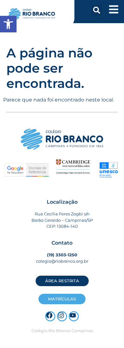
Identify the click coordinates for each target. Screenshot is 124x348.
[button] (96, 10)
